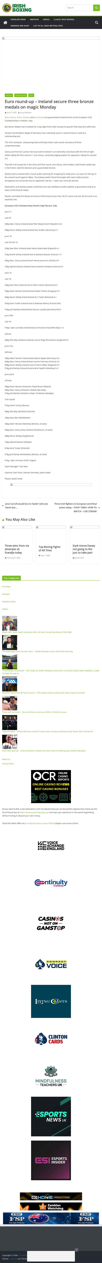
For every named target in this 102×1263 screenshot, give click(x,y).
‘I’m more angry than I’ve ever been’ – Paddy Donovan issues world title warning (37, 651)
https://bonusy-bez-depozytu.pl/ (34, 812)
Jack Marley (39, 117)
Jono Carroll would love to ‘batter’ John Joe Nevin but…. (26, 505)
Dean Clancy (10, 117)
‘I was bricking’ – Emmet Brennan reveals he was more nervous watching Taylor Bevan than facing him (47, 731)
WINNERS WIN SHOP (20, 25)
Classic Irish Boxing (64, 19)
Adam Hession (23, 117)
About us (6, 759)
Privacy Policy (8, 763)
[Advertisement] (51, 1256)
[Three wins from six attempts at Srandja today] (17, 527)
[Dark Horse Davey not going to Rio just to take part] (85, 527)
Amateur (34, 19)
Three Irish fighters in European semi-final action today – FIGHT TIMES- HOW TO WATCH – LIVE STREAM (75, 507)
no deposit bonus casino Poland (40, 823)
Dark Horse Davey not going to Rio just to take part (84, 549)
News (31, 95)
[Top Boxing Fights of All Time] (51, 527)
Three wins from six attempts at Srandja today (17, 549)
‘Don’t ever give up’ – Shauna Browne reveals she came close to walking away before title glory (44, 750)
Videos (46, 19)
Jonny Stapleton (25, 112)
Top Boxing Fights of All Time (50, 548)
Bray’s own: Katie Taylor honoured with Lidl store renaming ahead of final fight (37, 632)
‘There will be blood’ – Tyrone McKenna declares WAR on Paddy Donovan (34, 712)
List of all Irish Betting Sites (48, 25)
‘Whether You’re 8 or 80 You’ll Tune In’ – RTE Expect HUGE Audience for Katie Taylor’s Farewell (43, 693)
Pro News (6, 586)
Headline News (18, 19)
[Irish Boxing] (5, 22)
